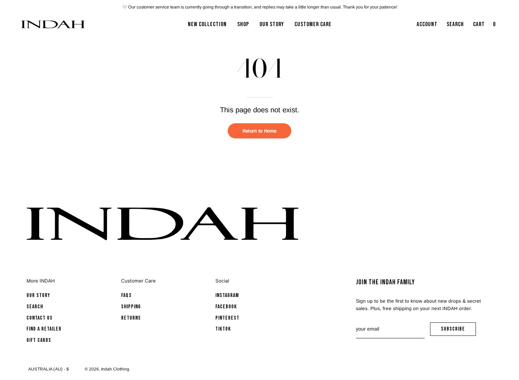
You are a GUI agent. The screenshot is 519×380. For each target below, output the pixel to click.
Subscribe (458, 331)
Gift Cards (38, 340)
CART (485, 26)
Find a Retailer (43, 329)
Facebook (226, 306)
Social (222, 281)
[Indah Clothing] (53, 24)
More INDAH (40, 281)
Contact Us (39, 318)
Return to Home (259, 130)
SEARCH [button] (457, 26)
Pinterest (227, 318)
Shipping (131, 306)
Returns (131, 318)
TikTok (223, 329)
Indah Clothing (115, 369)
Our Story (38, 295)
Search (34, 306)
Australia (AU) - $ (48, 369)
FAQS (126, 295)
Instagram (227, 295)
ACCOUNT (426, 26)
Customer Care (138, 281)
